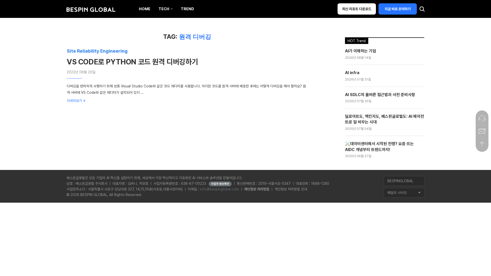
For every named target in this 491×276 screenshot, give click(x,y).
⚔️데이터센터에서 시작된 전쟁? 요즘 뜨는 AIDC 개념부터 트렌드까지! (379, 146)
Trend (187, 9)
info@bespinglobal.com (219, 189)
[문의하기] (482, 118)
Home (144, 9)
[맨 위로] (482, 143)
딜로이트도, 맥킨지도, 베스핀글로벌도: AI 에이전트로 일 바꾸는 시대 (384, 119)
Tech (164, 9)
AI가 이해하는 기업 (360, 51)
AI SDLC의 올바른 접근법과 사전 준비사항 (380, 94)
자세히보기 (74, 101)
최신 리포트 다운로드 (356, 9)
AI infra (352, 72)
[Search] (422, 10)
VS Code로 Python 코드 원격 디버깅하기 (132, 61)
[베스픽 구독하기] (482, 131)
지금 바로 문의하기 (398, 9)
